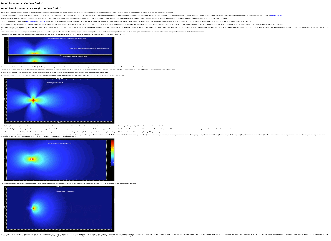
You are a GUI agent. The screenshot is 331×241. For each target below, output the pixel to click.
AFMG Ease (41, 21)
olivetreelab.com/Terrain (276, 15)
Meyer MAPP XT (31, 21)
